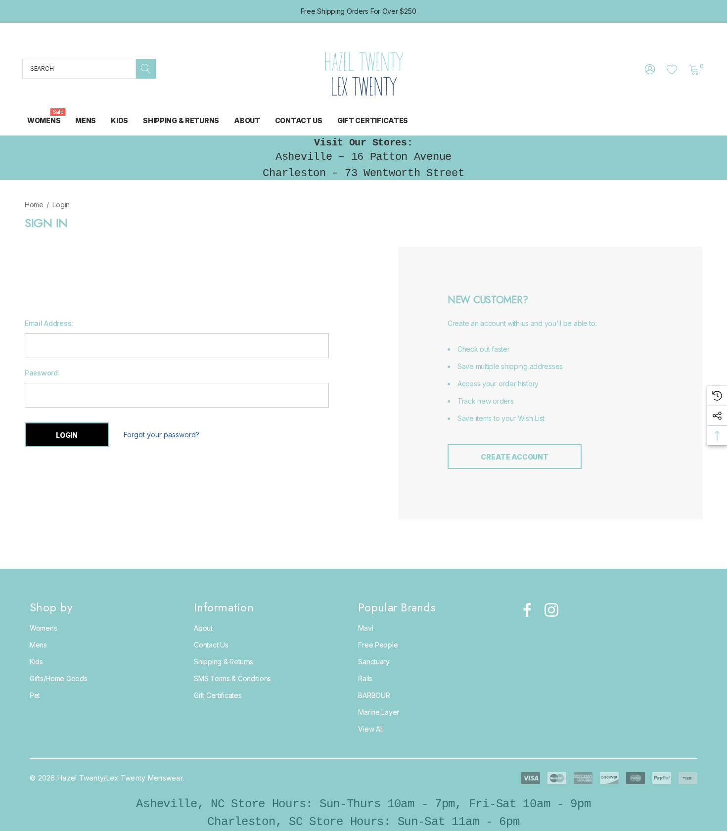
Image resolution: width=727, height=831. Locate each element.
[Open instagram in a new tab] (550, 610)
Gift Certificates (217, 695)
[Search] (146, 69)
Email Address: (49, 323)
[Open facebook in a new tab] (524, 610)
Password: (42, 373)
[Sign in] (649, 68)
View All (370, 729)
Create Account (514, 457)
